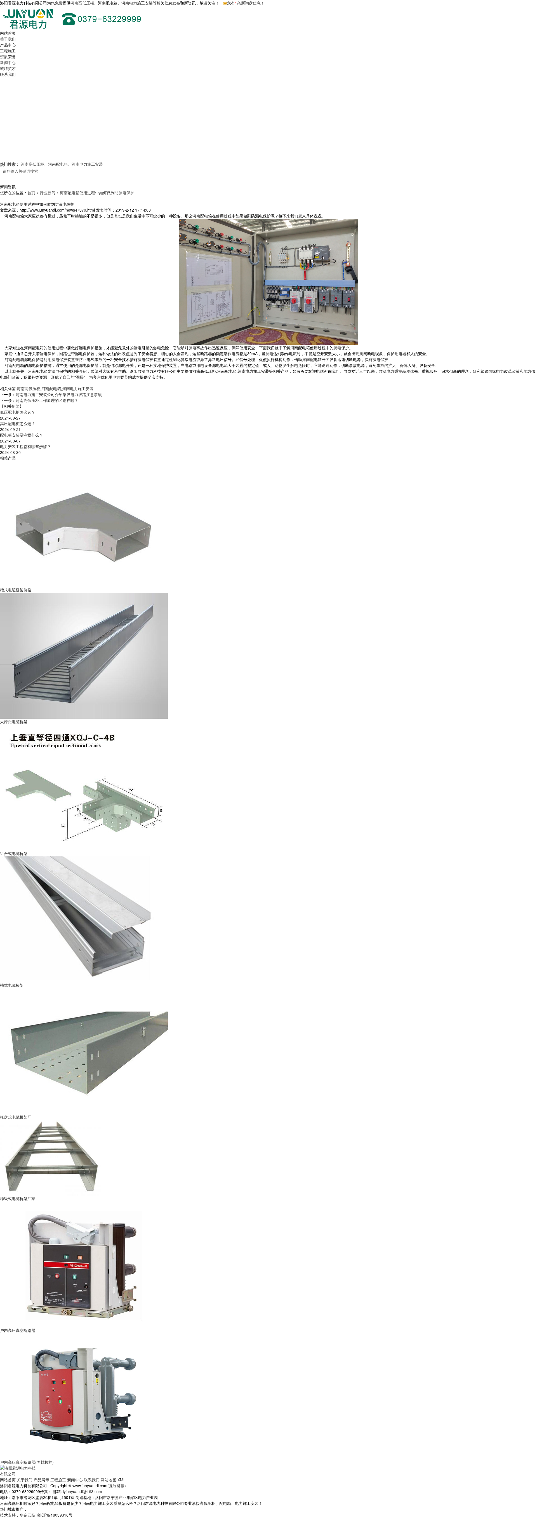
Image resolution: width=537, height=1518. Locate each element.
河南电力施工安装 (87, 164)
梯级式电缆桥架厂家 (17, 1198)
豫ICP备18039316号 (54, 1515)
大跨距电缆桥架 (13, 721)
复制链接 (116, 1485)
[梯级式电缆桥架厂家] (50, 1157)
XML (121, 1479)
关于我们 (8, 39)
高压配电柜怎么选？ (17, 423)
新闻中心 (8, 62)
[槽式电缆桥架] (84, 919)
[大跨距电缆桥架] (84, 655)
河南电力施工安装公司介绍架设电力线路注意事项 (59, 394)
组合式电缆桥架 (13, 853)
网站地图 (108, 1479)
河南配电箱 (58, 164)
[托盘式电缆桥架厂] (84, 1050)
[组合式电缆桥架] (84, 787)
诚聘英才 (8, 68)
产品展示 (41, 1479)
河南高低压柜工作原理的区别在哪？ (47, 400)
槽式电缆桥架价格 (15, 589)
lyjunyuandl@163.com (82, 1491)
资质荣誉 (8, 56)
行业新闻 (47, 192)
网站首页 (8, 33)
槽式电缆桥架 (11, 985)
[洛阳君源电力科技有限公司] (19, 1470)
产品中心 (8, 45)
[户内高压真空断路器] (84, 1264)
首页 (31, 192)
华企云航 (27, 1515)
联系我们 (8, 74)
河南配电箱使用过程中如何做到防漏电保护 (97, 192)
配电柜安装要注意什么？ (21, 435)
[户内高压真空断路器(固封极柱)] (84, 1395)
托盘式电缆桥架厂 (15, 1117)
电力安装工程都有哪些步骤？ (25, 446)
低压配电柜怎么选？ (17, 412)
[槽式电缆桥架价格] (84, 523)
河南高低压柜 (82, 3)
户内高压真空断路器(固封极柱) (27, 1462)
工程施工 (8, 50)
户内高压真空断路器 (17, 1330)
